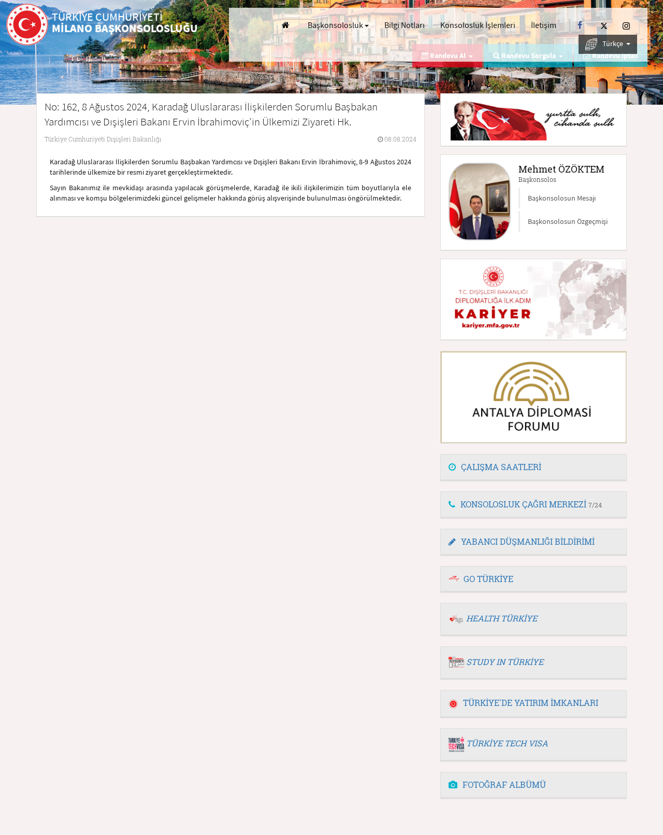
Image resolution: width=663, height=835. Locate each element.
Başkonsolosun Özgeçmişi (568, 221)
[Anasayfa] (285, 25)
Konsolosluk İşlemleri (477, 25)
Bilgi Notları (404, 25)
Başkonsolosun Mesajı (562, 198)
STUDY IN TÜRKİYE (504, 661)
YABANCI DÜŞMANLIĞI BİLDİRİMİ (528, 541)
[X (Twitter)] (604, 25)
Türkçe (613, 43)
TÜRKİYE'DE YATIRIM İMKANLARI (530, 702)
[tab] (533, 467)
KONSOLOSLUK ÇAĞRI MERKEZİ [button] (531, 504)
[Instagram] (626, 25)
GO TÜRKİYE (488, 578)
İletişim (543, 25)
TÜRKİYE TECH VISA (507, 743)
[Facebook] (580, 25)
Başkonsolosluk (336, 25)
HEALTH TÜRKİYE (501, 618)
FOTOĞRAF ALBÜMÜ (504, 784)
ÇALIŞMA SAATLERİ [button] (501, 466)
